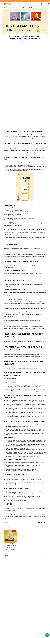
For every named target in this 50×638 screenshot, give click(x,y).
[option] (9, 540)
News (6, 7)
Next (43, 555)
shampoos (11, 222)
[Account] (44, 3)
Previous (7, 555)
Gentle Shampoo (8, 237)
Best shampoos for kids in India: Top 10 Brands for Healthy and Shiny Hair (21, 7)
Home (3, 7)
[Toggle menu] (2, 4)
